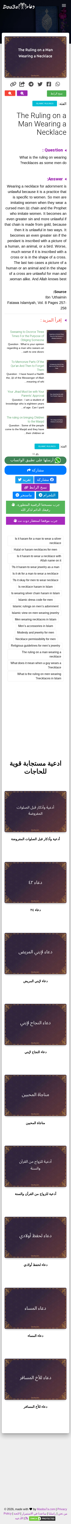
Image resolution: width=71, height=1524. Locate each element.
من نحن (62, 1513)
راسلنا (52, 1513)
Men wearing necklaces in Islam (35, 619)
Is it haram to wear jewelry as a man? (35, 567)
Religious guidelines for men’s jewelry (35, 645)
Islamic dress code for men (35, 599)
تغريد (26, 480)
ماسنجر (25, 495)
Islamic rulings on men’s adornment (35, 606)
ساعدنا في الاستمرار (34, 1513)
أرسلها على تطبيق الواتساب (32, 460)
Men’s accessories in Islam (35, 625)
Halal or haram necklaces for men (35, 549)
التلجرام (49, 495)
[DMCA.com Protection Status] (42, 1518)
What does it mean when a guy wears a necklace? (36, 665)
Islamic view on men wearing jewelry (35, 612)
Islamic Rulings (44, 103)
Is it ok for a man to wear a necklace (35, 573)
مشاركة (37, 470)
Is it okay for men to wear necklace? (35, 580)
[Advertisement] (35, 717)
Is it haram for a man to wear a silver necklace (38, 541)
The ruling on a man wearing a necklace (41, 654)
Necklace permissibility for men (35, 639)
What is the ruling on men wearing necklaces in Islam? (39, 676)
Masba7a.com (46, 1509)
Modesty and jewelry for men (35, 632)
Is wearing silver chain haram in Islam (35, 593)
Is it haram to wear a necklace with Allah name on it (39, 558)
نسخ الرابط (57, 93)
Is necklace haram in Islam (35, 586)
